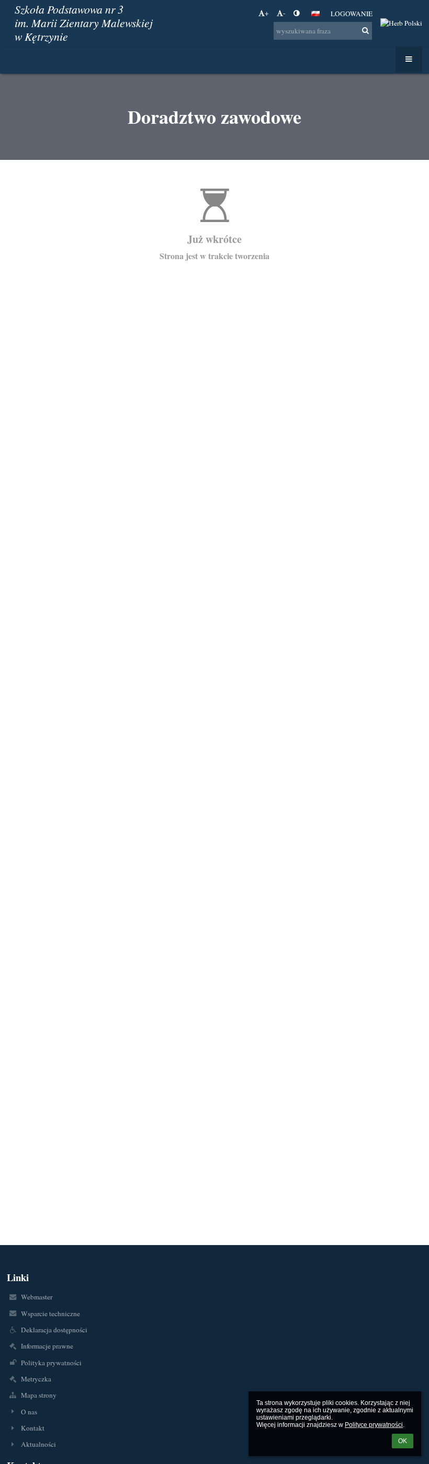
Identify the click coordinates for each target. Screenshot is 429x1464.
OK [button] (402, 1441)
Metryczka (36, 1379)
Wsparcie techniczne (50, 1313)
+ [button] (267, 13)
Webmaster (36, 1297)
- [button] (284, 13)
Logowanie (351, 13)
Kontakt (32, 1428)
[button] (296, 13)
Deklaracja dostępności (54, 1329)
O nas (29, 1411)
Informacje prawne (47, 1346)
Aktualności (38, 1444)
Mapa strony (39, 1395)
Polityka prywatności (51, 1362)
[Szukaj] (365, 30)
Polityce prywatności (374, 1424)
